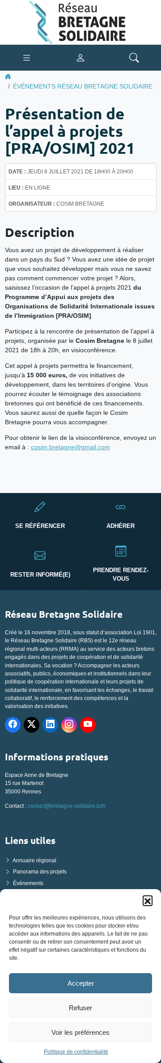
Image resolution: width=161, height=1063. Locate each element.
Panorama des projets (40, 872)
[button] (147, 900)
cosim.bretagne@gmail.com (70, 447)
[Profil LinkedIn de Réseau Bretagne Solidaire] (50, 725)
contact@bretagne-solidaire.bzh (67, 806)
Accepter (81, 983)
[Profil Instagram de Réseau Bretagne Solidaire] (69, 725)
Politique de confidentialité (76, 1052)
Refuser (80, 1008)
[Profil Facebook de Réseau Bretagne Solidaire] (13, 725)
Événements (28, 883)
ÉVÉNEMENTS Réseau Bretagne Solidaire (83, 86)
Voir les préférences (80, 1032)
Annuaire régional (34, 860)
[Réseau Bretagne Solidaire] (80, 21)
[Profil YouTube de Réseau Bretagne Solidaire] (88, 725)
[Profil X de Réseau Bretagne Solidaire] (31, 725)
